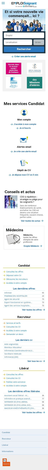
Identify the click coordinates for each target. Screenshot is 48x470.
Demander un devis (14, 334)
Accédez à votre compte (16, 283)
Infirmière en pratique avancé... (17, 399)
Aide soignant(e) (11, 344)
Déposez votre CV (13, 275)
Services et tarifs (13, 323)
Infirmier (8, 293)
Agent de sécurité (11, 299)
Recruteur (24, 317)
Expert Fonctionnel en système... (18, 302)
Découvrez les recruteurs (17, 279)
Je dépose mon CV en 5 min (25, 175)
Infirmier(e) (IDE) (11, 357)
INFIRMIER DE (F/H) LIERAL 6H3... (18, 405)
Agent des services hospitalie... (17, 305)
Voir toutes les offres (32, 309)
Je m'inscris (25, 128)
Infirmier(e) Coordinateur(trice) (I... (19, 350)
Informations (7, 451)
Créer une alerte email (25, 56)
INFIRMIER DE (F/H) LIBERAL (16, 402)
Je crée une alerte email (25, 151)
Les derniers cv (24, 340)
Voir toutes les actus (30, 221)
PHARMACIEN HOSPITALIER (15, 296)
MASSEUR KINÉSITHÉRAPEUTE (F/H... (19, 408)
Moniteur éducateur (13, 347)
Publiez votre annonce (15, 382)
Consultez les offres (14, 271)
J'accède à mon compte (25, 124)
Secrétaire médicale (12, 354)
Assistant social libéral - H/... (16, 395)
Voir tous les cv (34, 361)
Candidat (24, 265)
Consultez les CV (13, 327)
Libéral (24, 368)
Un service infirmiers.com (26, 6)
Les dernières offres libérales (24, 391)
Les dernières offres (24, 288)
